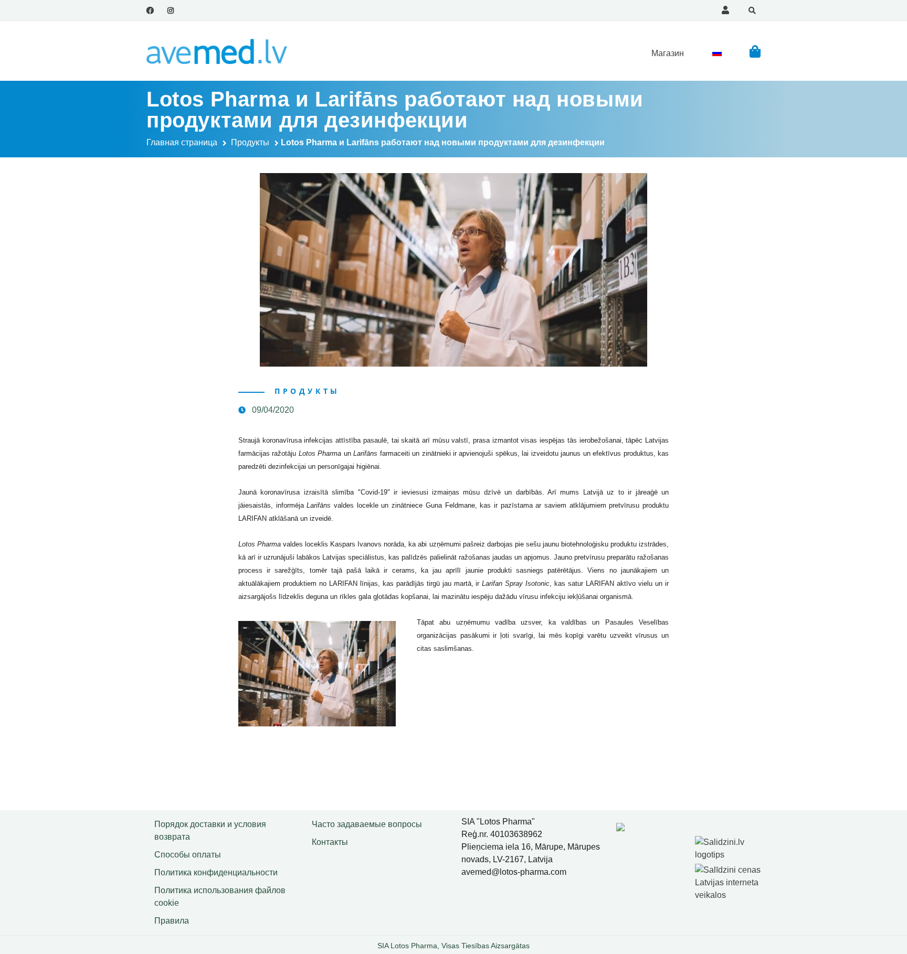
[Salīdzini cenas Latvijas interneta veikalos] (729, 880)
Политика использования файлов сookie (220, 896)
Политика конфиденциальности (216, 872)
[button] (755, 51)
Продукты (250, 142)
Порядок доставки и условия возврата (210, 830)
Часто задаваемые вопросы (367, 824)
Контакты (330, 842)
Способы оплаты (187, 854)
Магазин (667, 53)
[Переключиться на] (717, 53)
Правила (171, 920)
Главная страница (181, 142)
